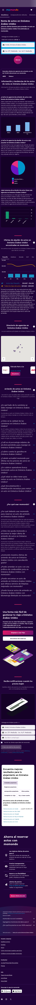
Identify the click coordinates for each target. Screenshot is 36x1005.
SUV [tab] (27, 257)
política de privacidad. (18, 752)
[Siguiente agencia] (32, 359)
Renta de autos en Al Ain (11, 821)
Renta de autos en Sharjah (11, 814)
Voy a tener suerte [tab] (24, 795)
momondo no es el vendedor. (13, 918)
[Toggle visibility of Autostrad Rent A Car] (17, 179)
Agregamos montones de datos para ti (16, 922)
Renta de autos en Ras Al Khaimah (13, 816)
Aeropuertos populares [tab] (11, 791)
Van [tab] (33, 257)
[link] (15, 374)
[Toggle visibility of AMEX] (14, 181)
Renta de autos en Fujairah (11, 819)
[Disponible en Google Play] (6, 991)
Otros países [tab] (25, 791)
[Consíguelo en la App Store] (17, 991)
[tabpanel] (18, 162)
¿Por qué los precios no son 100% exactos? (17, 925)
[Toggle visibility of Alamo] (15, 183)
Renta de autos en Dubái (11, 809)
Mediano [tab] (13, 257)
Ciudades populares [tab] (10, 782)
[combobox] (10, 37)
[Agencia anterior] (3, 359)
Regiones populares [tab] (10, 787)
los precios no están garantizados (16, 913)
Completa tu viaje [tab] (9, 795)
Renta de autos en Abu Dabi (12, 811)
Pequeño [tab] (5, 257)
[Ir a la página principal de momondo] (12, 10)
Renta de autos (7, 932)
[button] (3, 10)
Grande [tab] (21, 257)
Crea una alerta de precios (17, 885)
